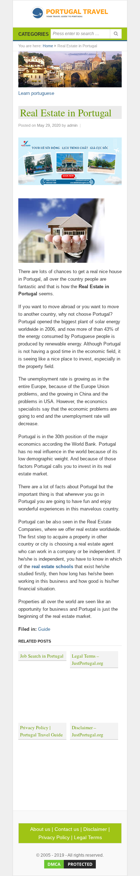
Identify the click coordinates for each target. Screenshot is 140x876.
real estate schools (52, 566)
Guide (44, 629)
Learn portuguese (36, 93)
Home (48, 46)
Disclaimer (95, 829)
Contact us (67, 829)
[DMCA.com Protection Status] (70, 868)
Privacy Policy (54, 837)
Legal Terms (88, 837)
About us (40, 829)
